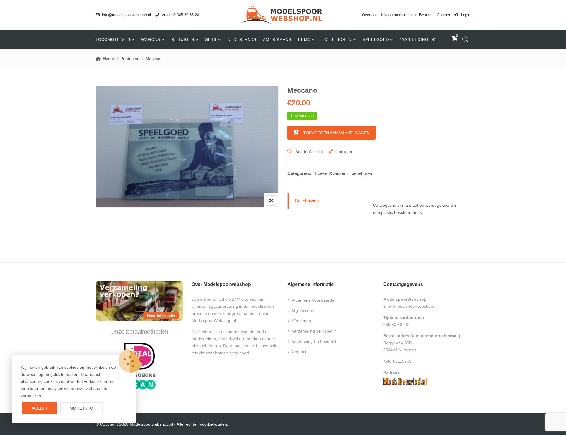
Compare (344, 151)
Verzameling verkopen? (314, 331)
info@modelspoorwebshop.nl (126, 15)
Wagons (150, 39)
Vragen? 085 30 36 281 (181, 15)
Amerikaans (277, 39)
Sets (211, 39)
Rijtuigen (182, 39)
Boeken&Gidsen (330, 173)
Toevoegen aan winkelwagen (336, 132)
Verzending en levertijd (314, 341)
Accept (40, 408)
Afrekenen (301, 320)
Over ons (370, 15)
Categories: (299, 173)
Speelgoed (375, 39)
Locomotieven (113, 39)
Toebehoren (336, 39)
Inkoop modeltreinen (398, 15)
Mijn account (303, 310)
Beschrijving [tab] (307, 200)
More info (81, 408)
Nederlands (242, 39)
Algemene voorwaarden (314, 300)
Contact (443, 15)
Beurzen (426, 15)
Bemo (304, 39)
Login (465, 15)
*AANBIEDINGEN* (418, 39)
